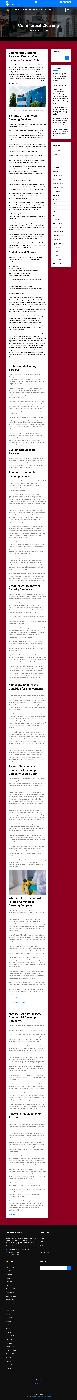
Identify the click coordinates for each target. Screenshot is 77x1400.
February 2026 (57, 175)
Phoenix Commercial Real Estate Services (31, 9)
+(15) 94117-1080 (14, 1255)
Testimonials (38, 1384)
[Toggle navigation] (68, 10)
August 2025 (56, 199)
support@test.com (14, 1252)
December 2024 (58, 231)
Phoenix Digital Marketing (43, 1396)
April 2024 (56, 256)
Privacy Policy (38, 1386)
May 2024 (56, 252)
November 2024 (58, 236)
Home (30, 30)
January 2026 (57, 179)
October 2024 (57, 240)
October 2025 (57, 191)
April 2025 (56, 215)
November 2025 (58, 187)
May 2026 (56, 163)
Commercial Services (15, 998)
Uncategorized (44, 1252)
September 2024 (58, 244)
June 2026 (56, 159)
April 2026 (56, 167)
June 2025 (56, 207)
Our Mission (38, 1382)
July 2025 (55, 203)
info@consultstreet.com (16, 4)
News (41, 1245)
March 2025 (56, 219)
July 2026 (55, 155)
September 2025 (58, 195)
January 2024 (57, 260)
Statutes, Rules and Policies (17, 1002)
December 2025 (58, 183)
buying (42, 1238)
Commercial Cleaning (41, 30)
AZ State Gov (13, 1214)
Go (67, 58)
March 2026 (56, 171)
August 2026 (56, 151)
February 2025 (57, 223)
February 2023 (57, 264)
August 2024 (56, 248)
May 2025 (56, 211)
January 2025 (57, 227)
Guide (41, 1242)
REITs (41, 1249)
